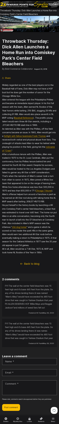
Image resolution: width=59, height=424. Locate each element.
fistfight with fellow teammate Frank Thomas (25, 136)
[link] (29, 4)
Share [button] (8, 78)
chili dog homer (19, 227)
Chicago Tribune (44, 190)
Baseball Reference (23, 118)
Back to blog (31, 263)
